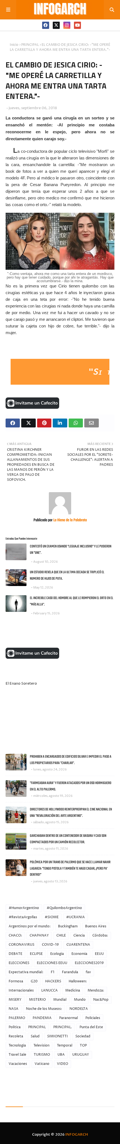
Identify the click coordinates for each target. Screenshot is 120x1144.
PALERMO (17, 1018)
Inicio (14, 44)
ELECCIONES (19, 963)
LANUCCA (49, 990)
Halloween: (78, 981)
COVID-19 (50, 944)
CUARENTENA (78, 944)
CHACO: (15, 935)
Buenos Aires (95, 926)
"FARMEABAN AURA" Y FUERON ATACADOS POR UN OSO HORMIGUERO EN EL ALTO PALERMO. (70, 786)
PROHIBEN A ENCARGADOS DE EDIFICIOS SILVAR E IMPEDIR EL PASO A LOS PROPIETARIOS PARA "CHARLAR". (70, 760)
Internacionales (21, 990)
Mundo (80, 999)
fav (88, 972)
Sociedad (82, 1036)
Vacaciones (18, 1064)
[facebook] (45, 25)
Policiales (92, 1018)
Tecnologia (17, 1045)
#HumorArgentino (24, 908)
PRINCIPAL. (62, 1027)
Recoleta (16, 1036)
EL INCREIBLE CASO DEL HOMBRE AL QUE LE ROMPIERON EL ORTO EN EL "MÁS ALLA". (71, 601)
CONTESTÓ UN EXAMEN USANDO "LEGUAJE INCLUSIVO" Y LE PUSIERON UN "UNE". (70, 550)
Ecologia (57, 954)
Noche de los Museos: (44, 1009)
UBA (61, 1054)
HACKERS (53, 981)
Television (41, 1045)
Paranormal (68, 1018)
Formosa (16, 981)
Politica (15, 1027)
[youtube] (77, 25)
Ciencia (79, 935)
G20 (34, 981)
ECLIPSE (36, 954)
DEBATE (15, 954)
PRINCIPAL (30, 44)
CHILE (61, 935)
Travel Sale (17, 1054)
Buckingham (68, 926)
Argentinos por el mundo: (30, 926)
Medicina (72, 990)
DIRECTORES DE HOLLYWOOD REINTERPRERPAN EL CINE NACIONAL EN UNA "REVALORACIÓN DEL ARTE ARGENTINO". (71, 813)
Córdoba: (100, 935)
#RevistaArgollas (23, 917)
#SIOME (52, 917)
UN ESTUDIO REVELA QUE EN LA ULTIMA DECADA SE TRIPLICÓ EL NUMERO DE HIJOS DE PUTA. (67, 575)
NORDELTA (78, 1009)
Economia (79, 954)
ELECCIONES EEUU (52, 963)
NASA (13, 1009)
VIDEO (62, 1064)
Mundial (59, 999)
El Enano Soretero (21, 683)
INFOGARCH (76, 1134)
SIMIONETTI (57, 1036)
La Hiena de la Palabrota (69, 520)
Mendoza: (96, 990)
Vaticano (42, 1064)
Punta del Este (91, 1027)
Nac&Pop (101, 999)
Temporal (64, 1045)
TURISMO (42, 1054)
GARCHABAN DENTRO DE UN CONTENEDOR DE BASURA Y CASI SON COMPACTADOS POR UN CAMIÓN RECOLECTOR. (68, 839)
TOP (83, 1045)
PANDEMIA (42, 1018)
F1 (52, 972)
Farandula (70, 972)
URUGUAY (80, 1054)
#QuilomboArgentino (64, 908)
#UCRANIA (75, 917)
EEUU (99, 954)
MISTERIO (37, 999)
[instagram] (66, 25)
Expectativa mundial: (26, 972)
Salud (35, 1036)
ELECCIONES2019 (89, 963)
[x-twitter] (56, 25)
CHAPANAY (39, 935)
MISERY (15, 999)
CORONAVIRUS (21, 944)
